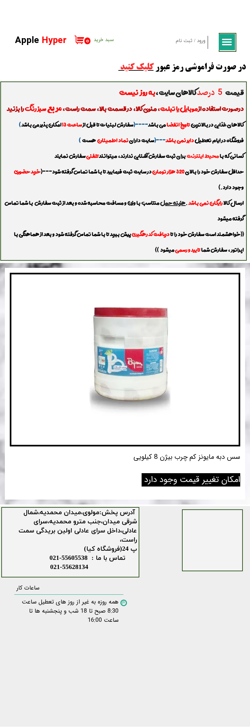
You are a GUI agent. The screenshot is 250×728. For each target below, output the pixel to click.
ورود (201, 40)
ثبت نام (184, 40)
